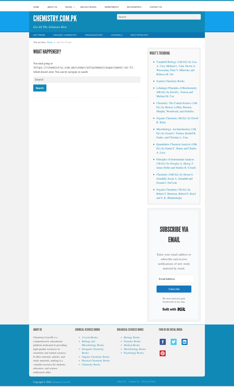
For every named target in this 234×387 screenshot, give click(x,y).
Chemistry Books (91, 364)
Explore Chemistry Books (170, 81)
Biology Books (88, 7)
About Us (52, 7)
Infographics (134, 7)
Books (68, 7)
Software (39, 35)
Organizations (94, 35)
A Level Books (90, 337)
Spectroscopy (139, 35)
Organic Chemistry (65, 35)
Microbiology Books (135, 349)
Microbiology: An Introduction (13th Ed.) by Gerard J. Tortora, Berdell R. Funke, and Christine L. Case (176, 133)
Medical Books (132, 345)
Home (36, 7)
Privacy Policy (149, 381)
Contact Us (156, 7)
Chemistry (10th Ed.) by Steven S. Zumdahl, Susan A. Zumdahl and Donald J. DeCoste (174, 178)
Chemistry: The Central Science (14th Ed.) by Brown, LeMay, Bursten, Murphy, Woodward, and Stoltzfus (176, 107)
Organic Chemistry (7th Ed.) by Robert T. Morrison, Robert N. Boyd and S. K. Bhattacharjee (176, 194)
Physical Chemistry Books (96, 360)
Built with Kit (174, 309)
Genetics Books (132, 341)
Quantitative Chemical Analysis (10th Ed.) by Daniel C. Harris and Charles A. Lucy (176, 148)
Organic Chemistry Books (96, 356)
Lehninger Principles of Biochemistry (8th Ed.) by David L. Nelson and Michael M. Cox (176, 92)
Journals (116, 35)
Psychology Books (134, 352)
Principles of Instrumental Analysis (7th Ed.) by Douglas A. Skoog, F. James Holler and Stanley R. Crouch (176, 163)
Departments (112, 7)
